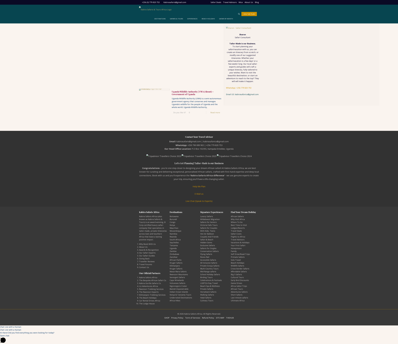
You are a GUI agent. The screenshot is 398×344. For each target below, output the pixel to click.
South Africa (175, 239)
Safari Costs (236, 234)
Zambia (173, 251)
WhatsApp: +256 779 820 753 (238, 88)
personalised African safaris (198, 171)
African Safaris (237, 216)
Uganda (173, 248)
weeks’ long (237, 64)
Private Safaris (206, 289)
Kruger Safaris (176, 263)
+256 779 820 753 (214, 145)
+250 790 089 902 (195, 145)
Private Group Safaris (209, 265)
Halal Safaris (205, 297)
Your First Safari (238, 245)
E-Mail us (199, 193)
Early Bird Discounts (240, 280)
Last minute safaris (239, 297)
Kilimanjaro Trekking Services (152, 295)
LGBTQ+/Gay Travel (209, 283)
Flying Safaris (206, 254)
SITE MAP (220, 318)
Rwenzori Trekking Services (151, 289)
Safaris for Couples (208, 228)
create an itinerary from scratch (241, 52)
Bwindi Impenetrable (179, 289)
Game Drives (236, 283)
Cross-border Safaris (240, 268)
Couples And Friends (209, 236)
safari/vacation (235, 49)
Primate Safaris (238, 257)
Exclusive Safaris (207, 245)
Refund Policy (208, 318)
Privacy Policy (177, 318)
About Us (249, 2)
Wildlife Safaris (237, 265)
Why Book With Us (147, 244)
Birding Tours (206, 277)
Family (234, 251)
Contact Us (144, 267)
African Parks (175, 260)
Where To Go (237, 222)
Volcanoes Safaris (177, 283)
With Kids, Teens (207, 231)
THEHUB (230, 318)
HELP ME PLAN (249, 14)
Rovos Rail (204, 257)
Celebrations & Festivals (211, 280)
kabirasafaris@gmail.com (188, 141)
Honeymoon (236, 248)
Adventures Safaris (239, 292)
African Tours (237, 289)
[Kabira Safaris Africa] (155, 9)
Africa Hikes (175, 300)
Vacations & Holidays (240, 242)
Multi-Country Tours (209, 268)
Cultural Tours (237, 277)
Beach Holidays (237, 263)
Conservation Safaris (209, 251)
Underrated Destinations (181, 297)
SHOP (166, 318)
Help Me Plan (199, 186)
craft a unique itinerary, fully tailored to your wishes (242, 70)
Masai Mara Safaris (178, 271)
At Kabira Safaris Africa (233, 168)
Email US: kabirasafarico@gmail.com (242, 94)
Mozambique (175, 231)
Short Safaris (236, 295)
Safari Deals (216, 2)
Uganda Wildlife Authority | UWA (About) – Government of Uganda (193, 93)
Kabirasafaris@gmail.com (174, 2)
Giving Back (144, 258)
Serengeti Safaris (177, 277)
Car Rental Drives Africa (149, 300)
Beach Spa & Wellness (210, 286)
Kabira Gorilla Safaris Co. (150, 283)
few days (249, 61)
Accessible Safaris (208, 260)
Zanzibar (174, 257)
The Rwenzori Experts (149, 292)
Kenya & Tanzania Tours (180, 295)
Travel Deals (236, 231)
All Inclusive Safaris (208, 263)
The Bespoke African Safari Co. (152, 280)
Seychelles (174, 242)
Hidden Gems (206, 242)
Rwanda (173, 236)
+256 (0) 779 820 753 (151, 2)
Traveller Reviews (147, 261)
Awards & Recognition (149, 250)
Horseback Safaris (208, 292)
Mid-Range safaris (208, 271)
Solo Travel (236, 260)
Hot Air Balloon (207, 234)
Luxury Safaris (206, 216)
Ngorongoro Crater (178, 286)
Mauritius (174, 228)
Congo (172, 222)
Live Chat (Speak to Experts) (199, 201)
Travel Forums (145, 264)
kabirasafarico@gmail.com (216, 141)
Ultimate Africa (238, 300)
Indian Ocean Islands (179, 292)
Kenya (172, 225)
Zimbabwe (174, 254)
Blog (257, 2)
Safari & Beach (206, 239)
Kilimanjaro (175, 265)
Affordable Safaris (239, 271)
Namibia (173, 234)
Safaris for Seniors (208, 222)
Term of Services (192, 318)
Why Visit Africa (238, 219)
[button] (199, 326)
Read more (215, 112)
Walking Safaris (207, 295)
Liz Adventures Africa (148, 286)
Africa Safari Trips (239, 286)
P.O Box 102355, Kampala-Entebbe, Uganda (213, 148)
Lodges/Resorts (238, 228)
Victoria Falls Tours (209, 225)
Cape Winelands (177, 280)
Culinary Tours (206, 300)
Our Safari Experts (147, 253)
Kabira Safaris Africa (148, 277)
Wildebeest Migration (210, 219)
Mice (241, 2)
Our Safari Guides (147, 255)
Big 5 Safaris (236, 274)
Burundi (173, 219)
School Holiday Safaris (210, 274)
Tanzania (174, 245)
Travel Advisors (230, 2)
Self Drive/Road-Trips (240, 254)
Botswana (174, 216)
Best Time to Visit (239, 225)
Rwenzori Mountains (179, 274)
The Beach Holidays (148, 298)
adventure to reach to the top (239, 78)
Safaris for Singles (208, 248)
